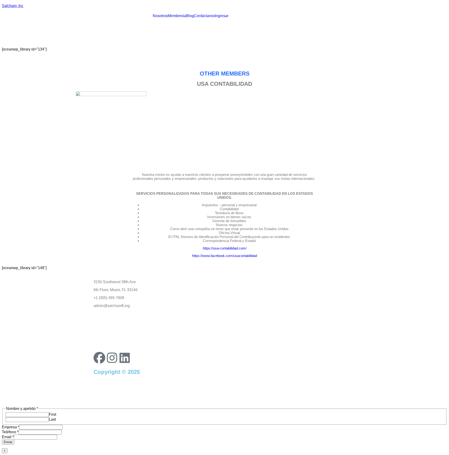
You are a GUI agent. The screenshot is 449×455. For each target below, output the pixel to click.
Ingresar (221, 16)
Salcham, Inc (12, 6)
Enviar (8, 442)
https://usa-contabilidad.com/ (224, 248)
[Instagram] (112, 358)
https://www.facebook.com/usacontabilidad (224, 256)
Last (52, 419)
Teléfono (10, 432)
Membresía (177, 16)
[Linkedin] (124, 358)
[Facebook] (99, 358)
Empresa (10, 427)
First (52, 414)
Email (8, 437)
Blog (190, 16)
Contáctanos (204, 16)
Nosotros (160, 16)
